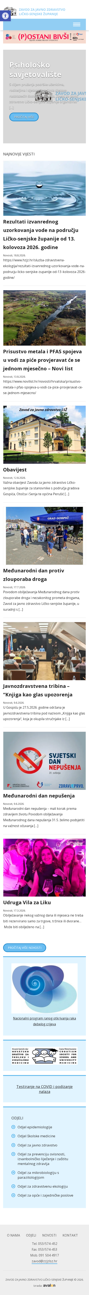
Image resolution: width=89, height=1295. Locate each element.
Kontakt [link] (70, 1235)
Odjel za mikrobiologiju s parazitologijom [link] (38, 1175)
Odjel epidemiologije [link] (35, 1127)
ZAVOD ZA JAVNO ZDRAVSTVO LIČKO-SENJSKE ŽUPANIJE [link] (34, 12)
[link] (5, 15)
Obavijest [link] (15, 469)
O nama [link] (13, 1235)
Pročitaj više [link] (24, 117)
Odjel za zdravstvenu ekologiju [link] (43, 1186)
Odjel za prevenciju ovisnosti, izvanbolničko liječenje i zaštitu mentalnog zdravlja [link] (43, 1159)
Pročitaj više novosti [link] (24, 948)
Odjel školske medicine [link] (36, 1136)
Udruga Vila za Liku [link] (27, 902)
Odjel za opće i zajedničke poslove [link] (45, 1195)
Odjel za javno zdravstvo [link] (37, 1145)
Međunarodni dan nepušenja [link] (39, 795)
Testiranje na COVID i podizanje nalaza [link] (44, 1089)
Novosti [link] (49, 1235)
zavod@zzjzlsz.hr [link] (44, 1261)
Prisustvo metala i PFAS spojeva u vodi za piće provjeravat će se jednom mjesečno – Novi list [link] (42, 360)
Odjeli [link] (31, 1235)
